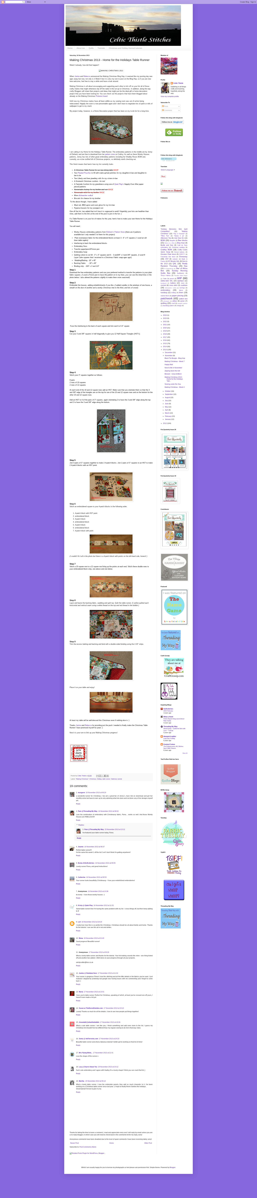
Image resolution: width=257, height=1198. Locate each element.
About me (81, 48)
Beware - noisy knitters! (173, 374)
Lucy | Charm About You (88, 1067)
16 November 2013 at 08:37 (94, 847)
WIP (179, 278)
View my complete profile (170, 96)
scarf (173, 303)
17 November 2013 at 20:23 (109, 1039)
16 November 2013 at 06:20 (96, 793)
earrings (182, 288)
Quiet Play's (119, 184)
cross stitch (173, 285)
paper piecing (177, 295)
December (169, 352)
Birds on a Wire (170, 243)
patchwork (167, 298)
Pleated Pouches (84, 173)
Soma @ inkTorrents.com (88, 1039)
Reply (78, 804)
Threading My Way (170, 726)
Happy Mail (169, 364)
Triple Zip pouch (168, 278)
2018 (165, 334)
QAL (174, 263)
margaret (81, 793)
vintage (179, 305)
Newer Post (74, 1143)
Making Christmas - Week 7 (175, 361)
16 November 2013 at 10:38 (98, 891)
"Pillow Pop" (165, 236)
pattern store (110, 154)
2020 (165, 328)
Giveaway (183, 256)
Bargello (172, 240)
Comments (168, 110)
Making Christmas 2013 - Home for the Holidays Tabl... (174, 379)
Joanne (81, 847)
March (167, 413)
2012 (165, 423)
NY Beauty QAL (173, 261)
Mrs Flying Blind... (85, 1053)
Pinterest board (101, 96)
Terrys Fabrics (166, 275)
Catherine (81, 877)
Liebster (175, 259)
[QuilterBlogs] (171, 784)
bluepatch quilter (169, 736)
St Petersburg (168, 268)
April (167, 410)
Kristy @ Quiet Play (85, 905)
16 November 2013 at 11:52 (104, 905)
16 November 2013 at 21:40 (94, 938)
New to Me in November (173, 368)
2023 (165, 318)
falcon (181, 290)
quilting (164, 303)
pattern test (183, 299)
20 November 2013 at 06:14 (95, 1081)
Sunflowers (180, 273)
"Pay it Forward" (179, 233)
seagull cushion (182, 303)
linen (181, 292)
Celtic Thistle (178, 83)
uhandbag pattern (168, 305)
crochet (163, 285)
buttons (173, 283)
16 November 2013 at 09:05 (105, 863)
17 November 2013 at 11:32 (108, 973)
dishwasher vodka (85, 195)
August (167, 397)
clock (182, 283)
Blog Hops (181, 243)
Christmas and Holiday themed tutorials (125, 48)
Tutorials (101, 48)
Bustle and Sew (167, 245)
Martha (82, 1081)
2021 (165, 325)
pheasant (166, 301)
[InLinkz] (162, 183)
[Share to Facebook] (105, 776)
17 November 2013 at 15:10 (114, 1008)
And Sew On (179, 238)
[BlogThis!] (100, 776)
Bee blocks (182, 240)
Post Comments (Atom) (88, 1147)
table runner (106, 779)
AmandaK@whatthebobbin (89, 1022)
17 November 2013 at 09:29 (99, 952)
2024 (165, 315)
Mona (81, 938)
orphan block (165, 295)
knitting (173, 292)
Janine (77, 76)
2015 (165, 343)
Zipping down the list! (172, 371)
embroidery (165, 290)
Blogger (172, 1167)
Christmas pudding (178, 247)
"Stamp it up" (179, 236)
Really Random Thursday (174, 264)
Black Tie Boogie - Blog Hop (175, 358)
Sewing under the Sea (173, 384)
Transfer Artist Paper (180, 275)
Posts (166, 106)
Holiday (99, 779)
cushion (184, 285)
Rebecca (87, 76)
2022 (165, 321)
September (169, 394)
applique (180, 281)
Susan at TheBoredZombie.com (91, 1008)
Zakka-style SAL (167, 281)
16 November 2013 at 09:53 (96, 877)
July (166, 401)
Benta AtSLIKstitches (86, 863)
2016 (165, 340)
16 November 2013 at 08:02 (108, 811)
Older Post (148, 1143)
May (166, 407)
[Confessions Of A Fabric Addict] (174, 900)
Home (70, 48)
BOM (163, 240)
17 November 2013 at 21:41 (103, 1053)
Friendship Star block (168, 256)
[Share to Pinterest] (107, 776)
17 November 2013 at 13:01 (94, 992)
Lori (79, 922)
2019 (165, 331)
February (168, 416)
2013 (165, 350)
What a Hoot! (168, 717)
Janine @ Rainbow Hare (88, 973)
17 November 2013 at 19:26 (110, 1022)
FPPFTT (182, 254)
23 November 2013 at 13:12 (115, 829)
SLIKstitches (168, 709)
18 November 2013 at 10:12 (108, 1067)
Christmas (92, 779)
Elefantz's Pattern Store (115, 232)
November (169, 356)
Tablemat (114, 779)
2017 (165, 337)
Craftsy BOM (166, 250)
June (167, 404)
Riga (185, 266)
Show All (185, 753)
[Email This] (97, 776)
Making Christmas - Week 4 (175, 387)
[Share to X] (102, 776)
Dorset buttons (179, 252)
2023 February (168, 711)
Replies (81, 825)
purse (182, 301)
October (168, 391)
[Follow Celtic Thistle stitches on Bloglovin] (172, 123)
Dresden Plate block (168, 254)
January (168, 419)
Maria (81, 992)
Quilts (91, 48)
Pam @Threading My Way (87, 811)
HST (167, 259)
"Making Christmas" (82, 779)
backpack (164, 283)
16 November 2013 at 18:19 (92, 922)
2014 (165, 347)
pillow (175, 301)
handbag (164, 293)
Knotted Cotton (169, 744)
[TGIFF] (174, 874)
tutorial (120, 779)
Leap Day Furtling (169, 738)
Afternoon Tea (166, 238)
